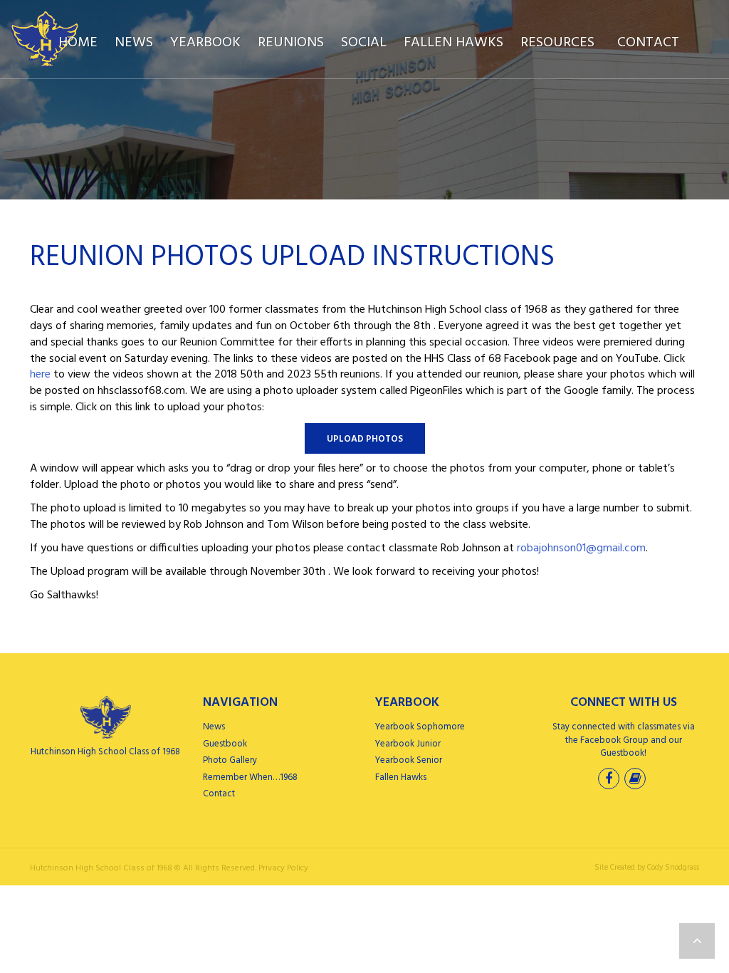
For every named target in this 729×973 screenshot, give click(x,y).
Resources (557, 42)
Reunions (291, 42)
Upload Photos (365, 439)
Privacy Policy (283, 868)
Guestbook (225, 744)
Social (364, 42)
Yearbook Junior (408, 744)
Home (78, 42)
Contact (648, 42)
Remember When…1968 (250, 777)
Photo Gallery (230, 760)
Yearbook (205, 42)
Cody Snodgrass (673, 867)
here (40, 374)
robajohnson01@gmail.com (581, 548)
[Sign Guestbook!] (636, 780)
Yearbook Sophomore (420, 726)
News (134, 42)
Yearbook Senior (408, 760)
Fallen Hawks (453, 42)
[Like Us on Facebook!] (610, 780)
